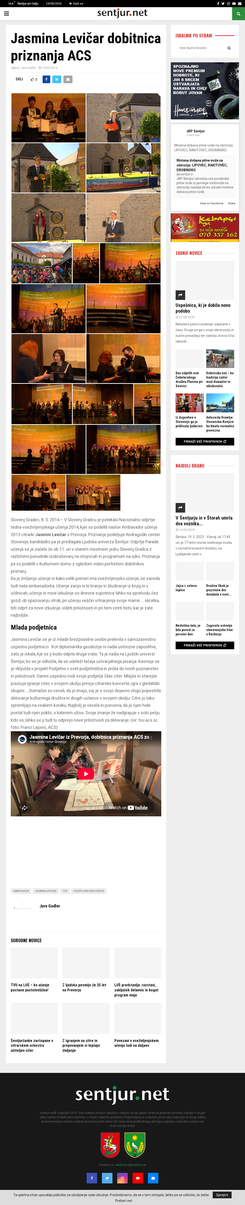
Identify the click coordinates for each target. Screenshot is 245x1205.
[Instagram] (122, 1178)
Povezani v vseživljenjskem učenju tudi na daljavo (136, 1043)
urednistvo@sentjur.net (130, 1165)
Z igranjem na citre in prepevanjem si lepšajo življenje (81, 1045)
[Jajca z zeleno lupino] (190, 571)
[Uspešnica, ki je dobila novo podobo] (205, 280)
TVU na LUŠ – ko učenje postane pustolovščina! (30, 987)
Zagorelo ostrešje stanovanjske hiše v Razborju (219, 630)
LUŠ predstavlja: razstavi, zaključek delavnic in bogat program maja (136, 990)
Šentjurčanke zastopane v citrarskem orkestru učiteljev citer (32, 1045)
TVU (64, 891)
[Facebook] (92, 1178)
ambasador (21, 891)
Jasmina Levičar (45, 891)
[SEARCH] (229, 48)
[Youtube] (138, 1178)
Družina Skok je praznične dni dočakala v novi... (219, 590)
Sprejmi (222, 1195)
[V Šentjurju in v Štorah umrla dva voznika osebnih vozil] (205, 492)
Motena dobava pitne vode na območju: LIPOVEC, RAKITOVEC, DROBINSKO (202, 165)
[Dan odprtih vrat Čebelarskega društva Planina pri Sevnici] (190, 358)
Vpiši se (77, 3)
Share (231, 203)
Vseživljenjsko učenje (88, 891)
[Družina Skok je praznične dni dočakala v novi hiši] (220, 571)
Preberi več (123, 1200)
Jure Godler (28, 68)
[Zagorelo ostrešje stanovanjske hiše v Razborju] (220, 611)
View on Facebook (212, 203)
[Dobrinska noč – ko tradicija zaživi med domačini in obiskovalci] (220, 358)
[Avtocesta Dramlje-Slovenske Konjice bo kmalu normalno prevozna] (220, 402)
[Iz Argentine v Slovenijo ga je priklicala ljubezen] (190, 402)
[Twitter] (107, 1178)
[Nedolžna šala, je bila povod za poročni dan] (190, 611)
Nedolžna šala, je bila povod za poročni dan (188, 630)
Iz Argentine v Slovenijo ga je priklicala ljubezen (189, 421)
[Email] (153, 1178)
